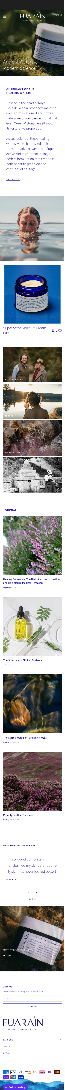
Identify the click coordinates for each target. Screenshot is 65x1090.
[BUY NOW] (31, 931)
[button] (4, 16)
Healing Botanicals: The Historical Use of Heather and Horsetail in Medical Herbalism (28, 576)
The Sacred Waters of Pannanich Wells (25, 728)
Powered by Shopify (35, 1063)
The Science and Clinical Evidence (22, 653)
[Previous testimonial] (27, 885)
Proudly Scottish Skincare (18, 803)
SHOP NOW (13, 177)
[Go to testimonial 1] (29, 893)
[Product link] (32, 298)
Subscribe (31, 1006)
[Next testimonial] (35, 885)
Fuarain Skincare (17, 1063)
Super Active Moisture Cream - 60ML (25, 328)
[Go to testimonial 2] (31, 893)
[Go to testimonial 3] (34, 893)
